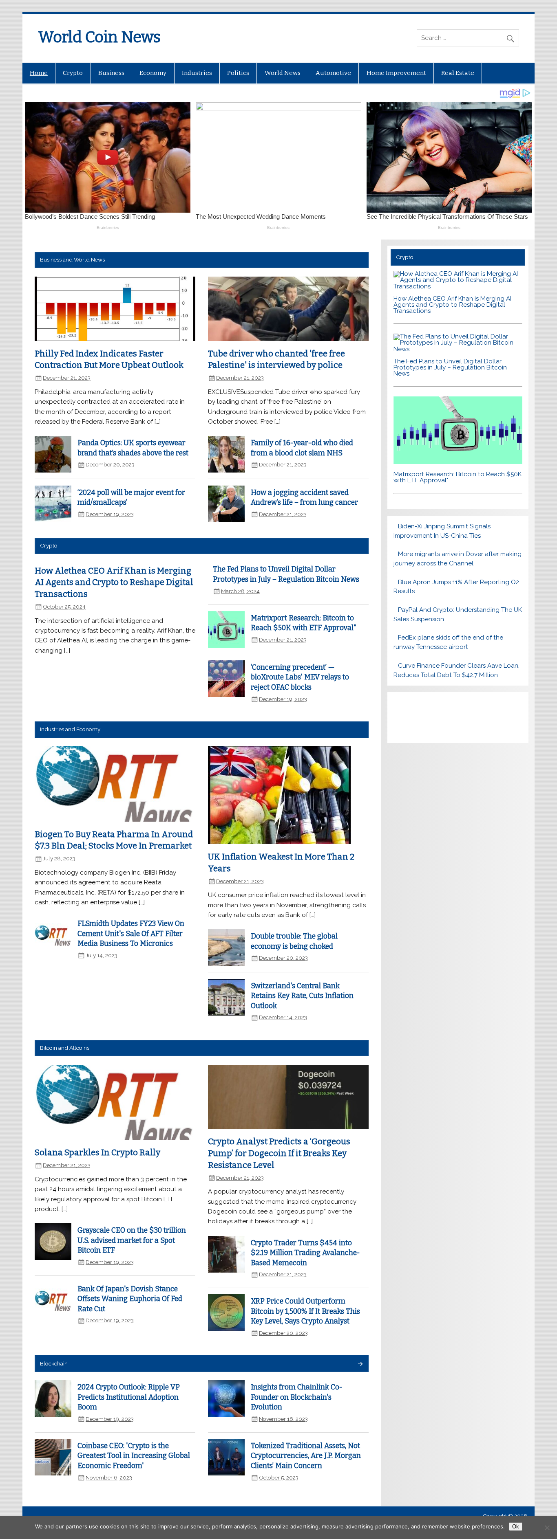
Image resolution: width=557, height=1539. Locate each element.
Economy (152, 73)
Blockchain (54, 1363)
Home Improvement (396, 73)
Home (39, 73)
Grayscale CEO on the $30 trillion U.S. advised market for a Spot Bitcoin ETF (131, 1240)
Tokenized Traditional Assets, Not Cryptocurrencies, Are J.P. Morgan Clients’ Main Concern (306, 1456)
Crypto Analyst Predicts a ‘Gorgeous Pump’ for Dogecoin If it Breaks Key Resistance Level (279, 1153)
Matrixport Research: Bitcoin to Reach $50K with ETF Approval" (457, 477)
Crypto (73, 73)
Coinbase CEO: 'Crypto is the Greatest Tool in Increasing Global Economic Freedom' (133, 1456)
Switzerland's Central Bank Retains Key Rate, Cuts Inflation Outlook (302, 996)
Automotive (333, 73)
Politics (238, 73)
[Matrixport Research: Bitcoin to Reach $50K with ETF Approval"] (457, 462)
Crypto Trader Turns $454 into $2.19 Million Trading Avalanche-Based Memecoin (305, 1253)
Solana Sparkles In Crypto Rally (97, 1152)
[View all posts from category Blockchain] (359, 1364)
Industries (197, 73)
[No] (547, 1528)
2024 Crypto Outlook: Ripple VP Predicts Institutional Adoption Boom (128, 1397)
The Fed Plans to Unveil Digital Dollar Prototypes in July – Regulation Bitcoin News (450, 367)
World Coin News (99, 37)
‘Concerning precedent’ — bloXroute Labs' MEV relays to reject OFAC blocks (300, 677)
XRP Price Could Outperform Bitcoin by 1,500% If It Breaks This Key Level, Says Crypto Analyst (305, 1311)
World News (283, 73)
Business (111, 73)
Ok (515, 1527)
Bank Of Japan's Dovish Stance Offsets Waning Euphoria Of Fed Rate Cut (129, 1299)
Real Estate (457, 73)
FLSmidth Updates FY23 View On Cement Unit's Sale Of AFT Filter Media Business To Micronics (130, 933)
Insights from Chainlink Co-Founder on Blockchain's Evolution (297, 1397)
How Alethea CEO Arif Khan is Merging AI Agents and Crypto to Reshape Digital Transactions (114, 582)
